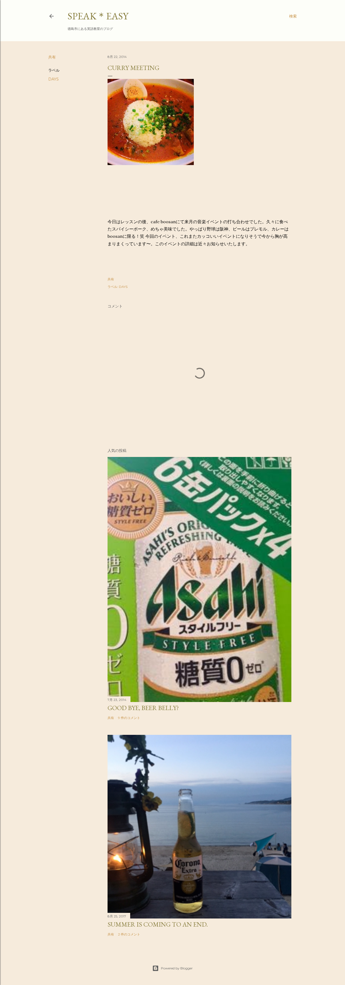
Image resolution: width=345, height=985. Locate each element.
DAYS (53, 79)
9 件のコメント (129, 718)
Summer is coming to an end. (158, 924)
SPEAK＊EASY (98, 16)
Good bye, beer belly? (143, 708)
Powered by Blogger (177, 968)
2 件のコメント (129, 934)
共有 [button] (52, 57)
